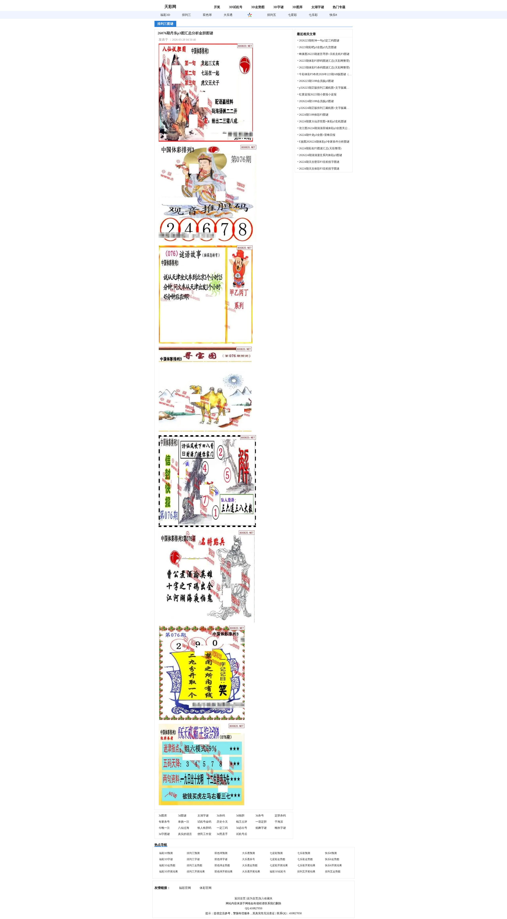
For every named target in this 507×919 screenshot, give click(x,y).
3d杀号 (259, 815)
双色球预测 (220, 853)
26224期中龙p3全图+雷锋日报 (317, 134)
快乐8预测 (331, 853)
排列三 (186, 14)
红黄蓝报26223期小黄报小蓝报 (317, 94)
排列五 (271, 14)
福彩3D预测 (166, 853)
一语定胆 (261, 821)
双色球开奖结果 (223, 871)
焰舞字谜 (261, 827)
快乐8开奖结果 (333, 865)
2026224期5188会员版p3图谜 (316, 101)
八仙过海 (183, 827)
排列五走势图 (332, 871)
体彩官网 (206, 887)
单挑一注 (183, 821)
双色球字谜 (220, 859)
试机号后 (241, 834)
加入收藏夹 (266, 898)
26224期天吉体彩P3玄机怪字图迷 (319, 168)
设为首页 (252, 898)
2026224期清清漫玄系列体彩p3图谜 (320, 155)
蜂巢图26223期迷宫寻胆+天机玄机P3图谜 (324, 54)
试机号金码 (204, 821)
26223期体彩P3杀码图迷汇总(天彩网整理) (324, 67)
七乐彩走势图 (305, 859)
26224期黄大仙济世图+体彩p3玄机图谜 (322, 121)
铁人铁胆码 (204, 827)
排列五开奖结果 (306, 871)
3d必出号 (241, 827)
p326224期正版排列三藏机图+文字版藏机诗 (325, 107)
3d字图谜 (164, 834)
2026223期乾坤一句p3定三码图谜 (319, 40)
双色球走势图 (222, 865)
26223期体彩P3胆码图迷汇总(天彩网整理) (324, 60)
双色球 (207, 14)
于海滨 (279, 821)
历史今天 (222, 821)
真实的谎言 (185, 834)
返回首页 (240, 898)
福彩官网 (185, 887)
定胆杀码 (280, 815)
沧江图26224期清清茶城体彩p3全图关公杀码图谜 (325, 128)
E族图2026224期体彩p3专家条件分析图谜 (324, 141)
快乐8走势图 (332, 859)
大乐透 (228, 14)
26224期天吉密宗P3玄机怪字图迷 (319, 161)
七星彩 (292, 14)
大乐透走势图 (249, 865)
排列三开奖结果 (196, 871)
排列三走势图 (194, 865)
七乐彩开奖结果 (306, 865)
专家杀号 (164, 821)
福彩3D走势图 (167, 865)
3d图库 (163, 815)
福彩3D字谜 (166, 859)
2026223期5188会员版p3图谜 (316, 81)
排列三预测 (193, 853)
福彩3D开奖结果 (168, 871)
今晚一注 (164, 827)
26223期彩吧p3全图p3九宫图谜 (317, 47)
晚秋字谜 (280, 827)
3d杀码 (221, 815)
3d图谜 (182, 815)
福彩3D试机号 (278, 871)
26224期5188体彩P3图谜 (313, 114)
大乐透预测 (248, 853)
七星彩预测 (276, 853)
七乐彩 (313, 14)
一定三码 (222, 827)
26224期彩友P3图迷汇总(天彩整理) (320, 148)
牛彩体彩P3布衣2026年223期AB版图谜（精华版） (325, 74)
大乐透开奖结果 (251, 871)
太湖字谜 (203, 815)
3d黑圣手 (222, 834)
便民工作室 (204, 834)
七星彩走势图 (277, 859)
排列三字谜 (193, 859)
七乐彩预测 (303, 853)
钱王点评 (241, 821)
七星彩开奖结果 (279, 865)
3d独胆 (240, 815)
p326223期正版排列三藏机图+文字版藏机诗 (325, 87)
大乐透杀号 (248, 859)
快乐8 (333, 14)
